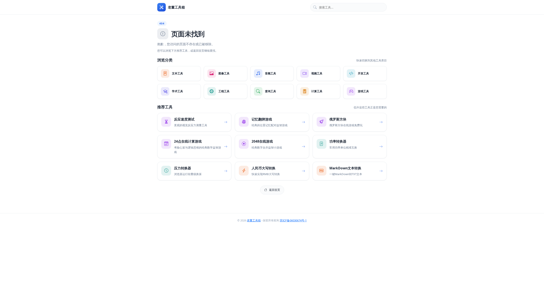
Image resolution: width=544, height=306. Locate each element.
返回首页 (274, 190)
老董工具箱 (254, 220)
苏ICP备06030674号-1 (293, 220)
